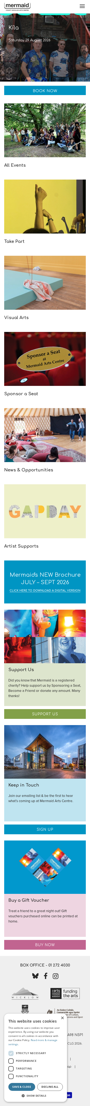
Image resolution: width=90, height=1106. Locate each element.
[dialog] (35, 1058)
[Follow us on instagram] (56, 977)
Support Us (45, 714)
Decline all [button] (49, 1087)
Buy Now (45, 945)
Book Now (45, 91)
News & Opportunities (28, 470)
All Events (15, 165)
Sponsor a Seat (21, 394)
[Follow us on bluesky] (35, 977)
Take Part (14, 241)
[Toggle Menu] (82, 6)
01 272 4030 (59, 965)
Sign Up (45, 830)
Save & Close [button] (21, 1087)
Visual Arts (16, 317)
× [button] (62, 1018)
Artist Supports (21, 546)
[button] (35, 1096)
